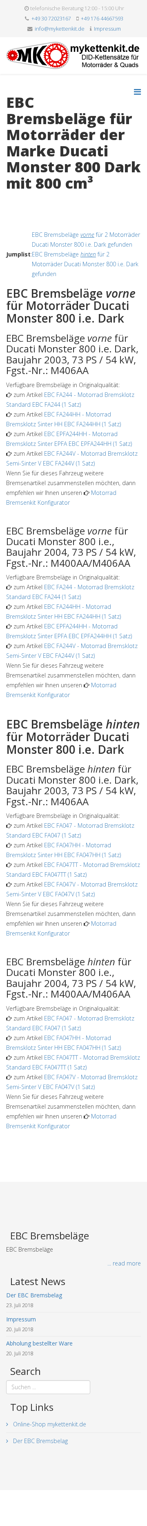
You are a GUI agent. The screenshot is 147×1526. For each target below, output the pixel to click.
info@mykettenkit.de (60, 28)
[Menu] (137, 91)
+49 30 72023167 (51, 18)
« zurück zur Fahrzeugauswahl (45, 200)
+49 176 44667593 (102, 18)
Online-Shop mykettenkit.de (48, 1424)
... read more (124, 1263)
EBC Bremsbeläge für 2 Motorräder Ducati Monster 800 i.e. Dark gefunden (85, 264)
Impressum (107, 28)
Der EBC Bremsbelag (39, 1441)
